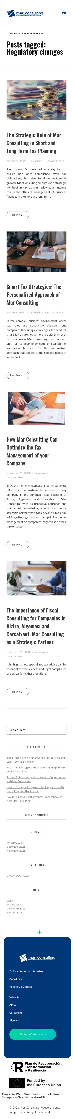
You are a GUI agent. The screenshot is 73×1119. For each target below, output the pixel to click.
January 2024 (14, 842)
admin (38, 160)
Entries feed (14, 904)
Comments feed (16, 908)
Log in (10, 900)
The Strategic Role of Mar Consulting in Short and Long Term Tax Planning (34, 143)
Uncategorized (55, 160)
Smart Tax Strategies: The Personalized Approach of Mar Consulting (34, 294)
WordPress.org (15, 912)
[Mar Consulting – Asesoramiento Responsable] (25, 13)
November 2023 (16, 850)
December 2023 (16, 846)
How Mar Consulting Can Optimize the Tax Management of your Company (32, 451)
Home (13, 33)
